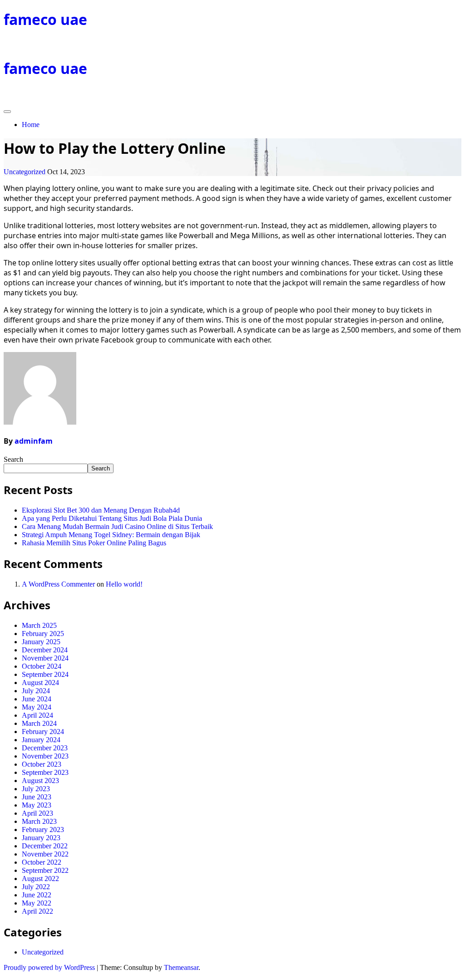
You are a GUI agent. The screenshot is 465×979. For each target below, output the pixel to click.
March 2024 (39, 723)
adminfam (34, 441)
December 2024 (45, 650)
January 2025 (41, 642)
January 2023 (41, 838)
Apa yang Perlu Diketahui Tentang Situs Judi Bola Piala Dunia (112, 518)
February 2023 (43, 829)
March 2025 (39, 625)
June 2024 (36, 699)
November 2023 (45, 756)
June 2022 (36, 895)
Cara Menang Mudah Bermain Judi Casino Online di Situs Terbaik (117, 526)
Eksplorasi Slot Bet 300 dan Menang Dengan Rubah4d (101, 510)
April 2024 (37, 715)
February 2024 (43, 731)
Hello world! (124, 584)
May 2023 (36, 805)
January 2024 (41, 740)
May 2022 (36, 903)
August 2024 (40, 682)
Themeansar (181, 967)
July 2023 (36, 789)
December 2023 (45, 748)
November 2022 (45, 854)
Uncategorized (24, 172)
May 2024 (36, 707)
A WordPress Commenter (58, 584)
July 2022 (36, 887)
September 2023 (45, 772)
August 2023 (40, 780)
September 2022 (45, 870)
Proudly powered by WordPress (50, 967)
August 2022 (40, 878)
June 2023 (36, 797)
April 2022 (37, 911)
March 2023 (39, 821)
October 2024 (41, 666)
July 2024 (36, 691)
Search (13, 459)
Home (31, 124)
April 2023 (37, 813)
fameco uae (45, 19)
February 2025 (43, 633)
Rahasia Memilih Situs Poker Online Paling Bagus (94, 543)
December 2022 (45, 846)
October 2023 (41, 764)
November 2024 (45, 658)
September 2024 (45, 674)
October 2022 (41, 862)
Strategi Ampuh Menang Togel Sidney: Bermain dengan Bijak (111, 534)
